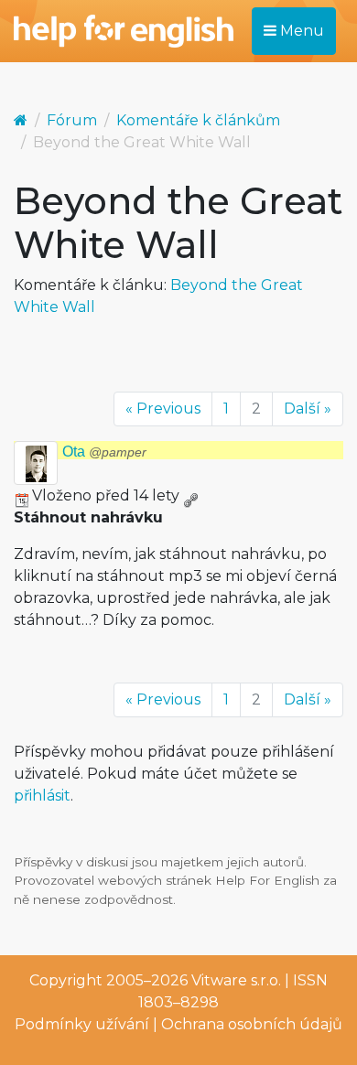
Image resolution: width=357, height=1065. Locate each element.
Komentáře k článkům (198, 120)
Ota (104, 451)
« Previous (162, 408)
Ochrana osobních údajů (251, 1024)
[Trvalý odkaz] (190, 495)
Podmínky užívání (82, 1024)
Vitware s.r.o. (236, 980)
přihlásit (42, 795)
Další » (307, 408)
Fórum (72, 120)
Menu (300, 30)
